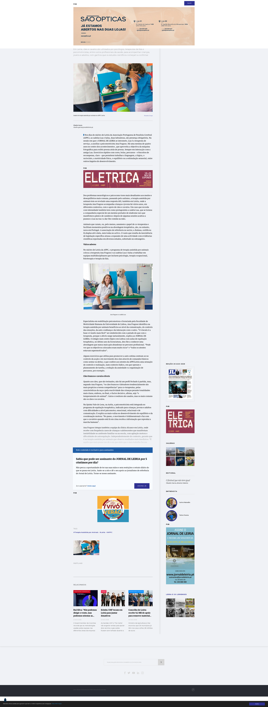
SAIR (189, 3)
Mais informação (57, 703)
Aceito (257, 704)
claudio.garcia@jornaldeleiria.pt (83, 127)
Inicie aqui (91, 486)
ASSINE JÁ (141, 486)
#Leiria (102, 532)
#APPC (109, 532)
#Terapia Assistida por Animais (85, 532)
